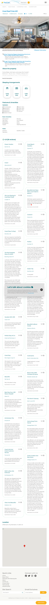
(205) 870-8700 (6, 586)
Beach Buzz (5, 577)
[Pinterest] (35, 576)
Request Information (40, 50)
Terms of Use (5, 584)
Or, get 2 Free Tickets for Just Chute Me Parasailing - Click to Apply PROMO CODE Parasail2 (17, 62)
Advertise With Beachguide (9, 578)
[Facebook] (26, 576)
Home (4, 575)
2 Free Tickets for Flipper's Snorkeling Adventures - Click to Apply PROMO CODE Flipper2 (17, 55)
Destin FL (4, 6)
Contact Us (5, 581)
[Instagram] (32, 576)
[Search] (22, 592)
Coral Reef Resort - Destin (22, 6)
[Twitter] (29, 576)
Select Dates (41, 602)
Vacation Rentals (11, 6)
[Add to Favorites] (45, 13)
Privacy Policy (5, 583)
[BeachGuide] (6, 2)
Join (43, 592)
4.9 (26, 13)
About (4, 580)
